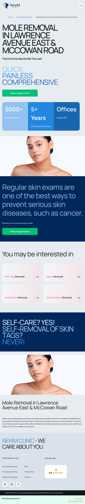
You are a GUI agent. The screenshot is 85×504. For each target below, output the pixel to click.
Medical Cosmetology (9, 477)
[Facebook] (5, 484)
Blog (26, 466)
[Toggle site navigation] (80, 5)
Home (10, 17)
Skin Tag (15, 276)
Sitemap (28, 477)
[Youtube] (18, 484)
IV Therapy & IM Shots (9, 472)
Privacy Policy (29, 472)
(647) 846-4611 (75, 501)
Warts (54, 276)
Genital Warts (59, 297)
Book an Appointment (20, 93)
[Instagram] (11, 484)
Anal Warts (16, 297)
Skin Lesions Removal (24, 17)
